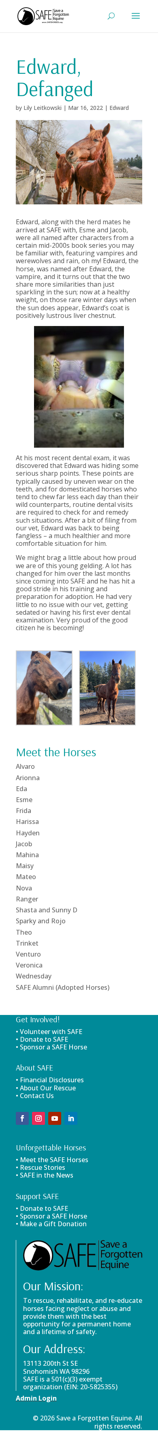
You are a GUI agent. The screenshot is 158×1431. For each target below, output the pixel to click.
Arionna (28, 777)
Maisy (25, 865)
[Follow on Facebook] (22, 1118)
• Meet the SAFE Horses (52, 1159)
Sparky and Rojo (41, 920)
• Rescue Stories (40, 1167)
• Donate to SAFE (42, 1039)
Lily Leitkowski (42, 108)
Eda (21, 788)
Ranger (27, 899)
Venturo (28, 954)
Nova (24, 888)
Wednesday (33, 976)
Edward (119, 108)
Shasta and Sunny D (46, 909)
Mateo (26, 876)
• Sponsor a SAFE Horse (51, 1216)
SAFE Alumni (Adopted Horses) (62, 987)
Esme (24, 799)
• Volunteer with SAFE (49, 1031)
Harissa (27, 821)
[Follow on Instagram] (38, 1118)
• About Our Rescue (46, 1087)
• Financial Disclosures (50, 1079)
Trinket (27, 943)
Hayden (28, 832)
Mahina (27, 854)
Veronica (29, 965)
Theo (24, 932)
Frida (23, 810)
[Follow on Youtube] (54, 1118)
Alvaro (25, 766)
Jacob (24, 843)
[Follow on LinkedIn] (70, 1118)
